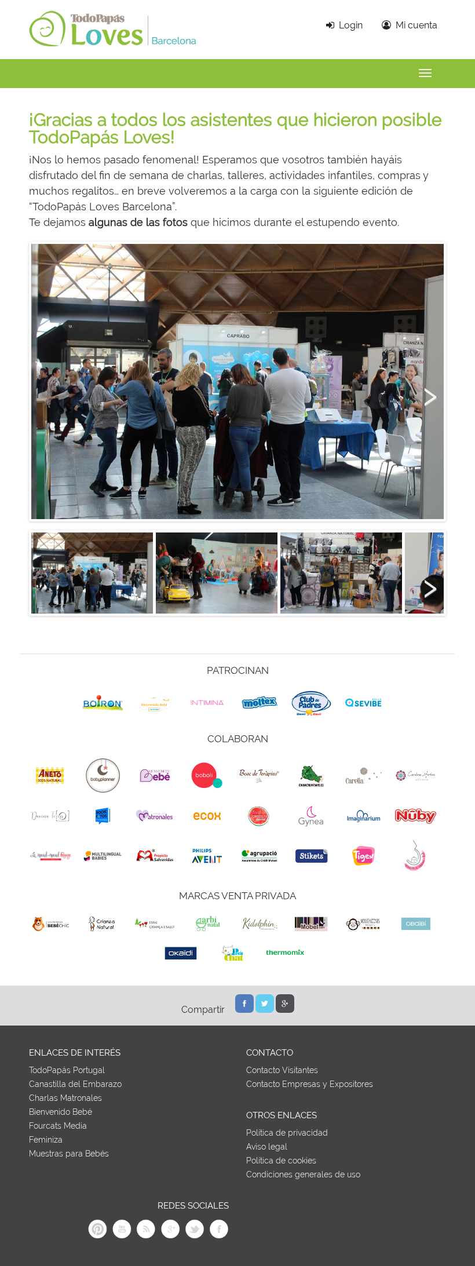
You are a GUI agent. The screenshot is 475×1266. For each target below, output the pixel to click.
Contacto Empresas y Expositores (309, 1084)
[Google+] (285, 1011)
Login (348, 25)
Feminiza (46, 1139)
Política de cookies (281, 1160)
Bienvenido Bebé (60, 1112)
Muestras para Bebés (69, 1153)
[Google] (170, 1237)
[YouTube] (121, 1237)
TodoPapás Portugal (67, 1070)
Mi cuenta (414, 25)
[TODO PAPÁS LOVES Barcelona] (113, 50)
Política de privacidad (287, 1132)
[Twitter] (264, 1011)
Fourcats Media (58, 1125)
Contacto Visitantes (282, 1070)
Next (426, 390)
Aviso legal (266, 1146)
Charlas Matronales (65, 1098)
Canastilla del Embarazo (75, 1084)
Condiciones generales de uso (303, 1174)
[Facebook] (244, 1011)
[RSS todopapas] (146, 1237)
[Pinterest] (97, 1237)
